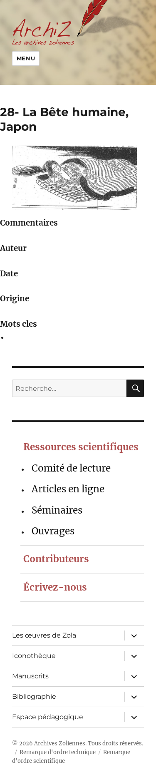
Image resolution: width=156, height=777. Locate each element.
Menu (26, 58)
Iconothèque (34, 656)
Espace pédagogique (47, 717)
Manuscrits (30, 676)
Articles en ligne (68, 489)
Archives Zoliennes (59, 743)
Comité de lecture (71, 468)
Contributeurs (56, 559)
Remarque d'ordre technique (58, 752)
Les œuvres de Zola (44, 635)
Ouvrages (53, 531)
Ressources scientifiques (81, 447)
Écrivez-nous (55, 587)
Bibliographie (34, 696)
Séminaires (57, 510)
